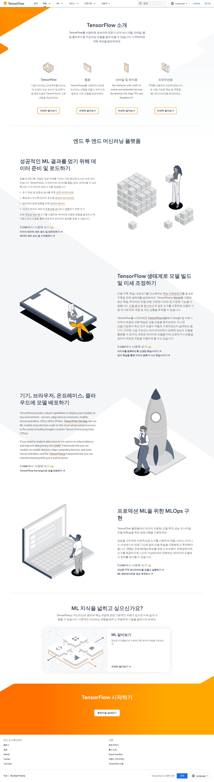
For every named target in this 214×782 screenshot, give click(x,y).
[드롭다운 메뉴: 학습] (50, 3)
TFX (128, 548)
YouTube (7, 764)
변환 (67, 209)
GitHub (196, 3)
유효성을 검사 (52, 209)
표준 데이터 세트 (65, 192)
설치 (36, 3)
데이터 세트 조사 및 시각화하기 (36, 235)
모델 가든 (122, 326)
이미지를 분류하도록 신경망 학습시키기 (138, 351)
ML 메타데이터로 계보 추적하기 (134, 573)
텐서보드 (149, 305)
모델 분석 (134, 305)
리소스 (72, 3)
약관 (5, 776)
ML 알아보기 (121, 635)
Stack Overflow (116, 754)
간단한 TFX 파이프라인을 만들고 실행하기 (139, 569)
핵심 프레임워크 (172, 293)
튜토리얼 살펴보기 (107, 712)
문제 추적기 (114, 745)
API (58, 3)
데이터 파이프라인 (64, 198)
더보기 (104, 3)
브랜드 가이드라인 (116, 759)
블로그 (6, 745)
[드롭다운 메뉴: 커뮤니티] (95, 3)
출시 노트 (113, 750)
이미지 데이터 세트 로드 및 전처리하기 (40, 231)
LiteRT (57, 445)
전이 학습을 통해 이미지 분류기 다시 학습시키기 (142, 355)
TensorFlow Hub (157, 318)
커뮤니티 (88, 3)
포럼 (5, 750)
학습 (45, 3)
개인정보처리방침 (17, 776)
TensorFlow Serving (75, 421)
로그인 (208, 3)
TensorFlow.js (57, 453)
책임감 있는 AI (32, 214)
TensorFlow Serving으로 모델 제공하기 (41, 470)
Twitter (6, 759)
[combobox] (152, 3)
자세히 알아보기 (48, 110)
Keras (177, 297)
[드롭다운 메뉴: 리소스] (78, 3)
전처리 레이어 (57, 203)
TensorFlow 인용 (116, 764)
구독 (182, 776)
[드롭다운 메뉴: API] (63, 3)
